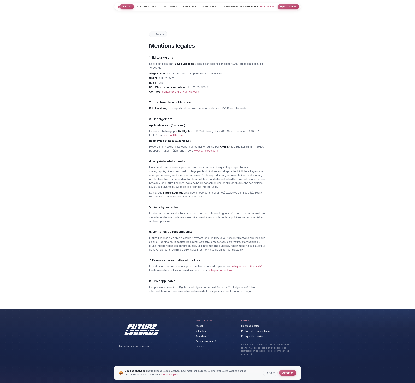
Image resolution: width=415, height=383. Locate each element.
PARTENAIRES (209, 6)
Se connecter (251, 6)
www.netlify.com (173, 135)
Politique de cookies (252, 336)
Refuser (270, 372)
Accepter (287, 372)
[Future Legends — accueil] (119, 7)
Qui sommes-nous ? (206, 341)
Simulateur (201, 336)
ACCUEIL (126, 6)
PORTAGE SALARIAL (147, 6)
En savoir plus (170, 374)
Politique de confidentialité (255, 331)
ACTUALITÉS (170, 6)
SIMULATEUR (189, 6)
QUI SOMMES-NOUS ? (233, 6)
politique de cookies (220, 270)
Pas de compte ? (267, 6)
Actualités (201, 331)
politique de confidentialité (246, 266)
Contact (200, 346)
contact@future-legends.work (180, 91)
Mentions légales (250, 325)
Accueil (160, 34)
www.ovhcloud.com (206, 150)
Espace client (286, 6)
